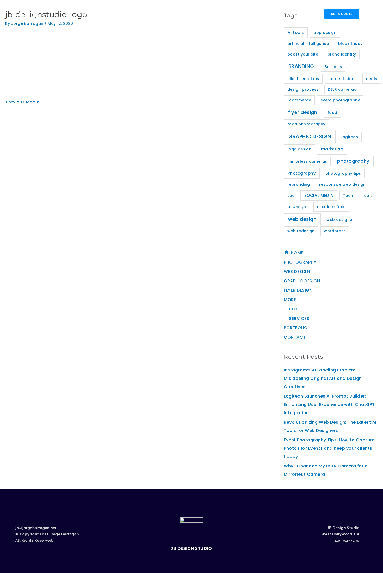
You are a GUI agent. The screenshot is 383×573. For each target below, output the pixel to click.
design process (303, 89)
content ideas (342, 78)
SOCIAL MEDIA (318, 195)
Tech (348, 195)
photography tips (343, 173)
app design (324, 32)
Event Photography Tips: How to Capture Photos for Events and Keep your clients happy (329, 448)
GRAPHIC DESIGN (179, 14)
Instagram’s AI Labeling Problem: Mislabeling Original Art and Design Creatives (323, 378)
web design (302, 219)
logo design (299, 149)
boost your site (302, 54)
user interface (331, 206)
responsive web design (342, 184)
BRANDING (301, 66)
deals (371, 78)
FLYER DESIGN (214, 14)
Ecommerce (299, 100)
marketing (332, 149)
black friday (350, 43)
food (332, 112)
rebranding (298, 184)
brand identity (342, 54)
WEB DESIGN (145, 14)
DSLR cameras (342, 89)
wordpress (335, 231)
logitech (349, 136)
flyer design (302, 112)
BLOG (295, 309)
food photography (306, 124)
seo (291, 195)
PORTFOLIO (263, 14)
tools (367, 195)
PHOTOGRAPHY (113, 14)
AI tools (296, 32)
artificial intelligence (308, 43)
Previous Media (20, 102)
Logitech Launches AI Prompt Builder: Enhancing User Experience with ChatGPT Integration (329, 404)
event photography (340, 100)
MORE (238, 14)
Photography (302, 173)
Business (333, 66)
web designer (340, 219)
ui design (298, 206)
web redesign (301, 231)
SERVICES (299, 318)
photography (353, 161)
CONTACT (288, 14)
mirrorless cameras (307, 161)
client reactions (303, 78)
